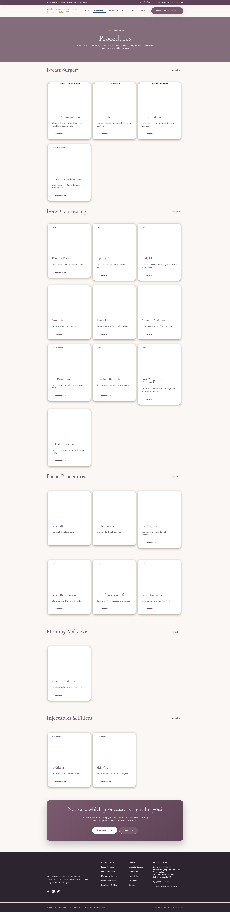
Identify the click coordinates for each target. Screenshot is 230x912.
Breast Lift (103, 117)
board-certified (54, 879)
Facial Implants (152, 595)
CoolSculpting (61, 379)
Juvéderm (58, 767)
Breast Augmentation (66, 117)
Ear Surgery (149, 526)
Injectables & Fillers (69, 717)
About (134, 11)
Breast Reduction (153, 117)
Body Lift (148, 258)
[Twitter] (58, 891)
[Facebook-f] (48, 891)
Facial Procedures (66, 476)
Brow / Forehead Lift (110, 595)
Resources (121, 11)
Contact (143, 11)
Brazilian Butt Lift (108, 379)
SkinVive (102, 767)
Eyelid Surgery (106, 526)
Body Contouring (66, 211)
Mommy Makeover (154, 320)
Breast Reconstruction (66, 179)
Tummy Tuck (60, 258)
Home (87, 11)
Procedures (98, 11)
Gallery (111, 11)
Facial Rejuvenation (65, 595)
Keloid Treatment (63, 444)
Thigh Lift (103, 320)
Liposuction (104, 258)
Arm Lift (57, 320)
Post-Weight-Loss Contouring (153, 380)
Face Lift (57, 526)
